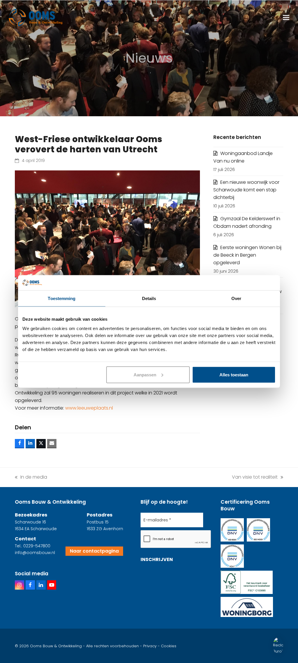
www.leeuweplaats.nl (89, 408)
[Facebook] (30, 585)
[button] (286, 17)
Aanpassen (145, 374)
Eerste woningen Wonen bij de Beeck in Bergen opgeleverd (247, 255)
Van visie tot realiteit (255, 476)
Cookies (168, 646)
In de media (31, 476)
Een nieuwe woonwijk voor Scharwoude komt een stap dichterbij (246, 190)
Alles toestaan (233, 374)
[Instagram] (19, 585)
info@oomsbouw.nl (35, 553)
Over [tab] (236, 298)
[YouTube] (51, 585)
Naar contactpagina (94, 551)
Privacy (150, 646)
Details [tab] (149, 298)
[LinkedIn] (41, 585)
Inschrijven (157, 559)
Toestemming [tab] (61, 298)
